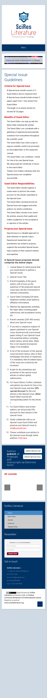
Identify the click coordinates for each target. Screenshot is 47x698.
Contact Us (10, 523)
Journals (10, 520)
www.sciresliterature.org (14, 603)
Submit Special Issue (32, 457)
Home (9, 513)
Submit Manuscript (33, 451)
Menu (23, 47)
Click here (22, 438)
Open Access (11, 516)
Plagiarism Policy (12, 527)
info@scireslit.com (18, 428)
